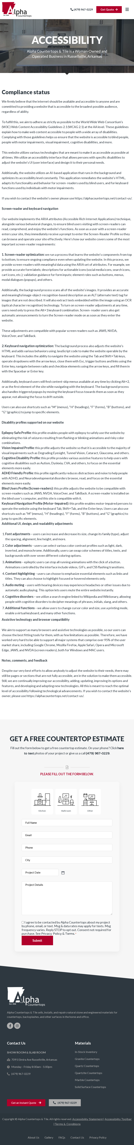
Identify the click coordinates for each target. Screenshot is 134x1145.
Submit (37, 940)
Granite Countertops (87, 1058)
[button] (127, 9)
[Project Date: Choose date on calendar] (76, 872)
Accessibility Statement (87, 1119)
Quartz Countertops (87, 1065)
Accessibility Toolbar (118, 1119)
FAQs (61, 1137)
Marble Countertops (87, 1080)
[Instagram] (17, 1026)
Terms (69, 934)
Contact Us (77, 1137)
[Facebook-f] (10, 1026)
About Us (33, 1137)
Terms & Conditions (68, 1124)
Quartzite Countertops (88, 1072)
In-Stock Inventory (86, 1051)
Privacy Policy (51, 934)
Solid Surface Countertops (90, 1087)
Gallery (48, 1137)
